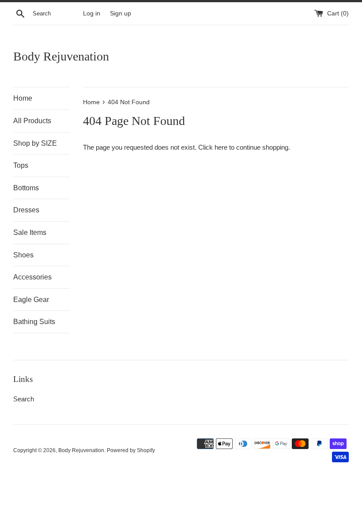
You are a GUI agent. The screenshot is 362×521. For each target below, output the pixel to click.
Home (22, 98)
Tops (20, 165)
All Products (32, 121)
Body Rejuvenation (61, 56)
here (221, 147)
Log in (91, 13)
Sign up (120, 13)
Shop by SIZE (35, 143)
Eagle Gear (31, 299)
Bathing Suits (34, 321)
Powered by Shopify (131, 450)
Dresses (26, 210)
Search (23, 399)
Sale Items (29, 232)
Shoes (23, 255)
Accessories (32, 277)
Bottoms (26, 188)
